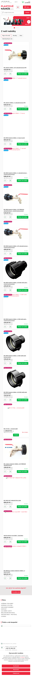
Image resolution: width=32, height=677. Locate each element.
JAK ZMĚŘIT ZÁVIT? (6, 611)
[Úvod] (7, 7)
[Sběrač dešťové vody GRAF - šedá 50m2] (16, 522)
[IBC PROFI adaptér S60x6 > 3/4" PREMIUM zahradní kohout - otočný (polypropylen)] (16, 196)
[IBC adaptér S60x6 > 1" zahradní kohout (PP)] (16, 89)
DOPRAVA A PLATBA (6, 605)
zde (16, 673)
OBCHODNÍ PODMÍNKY (7, 607)
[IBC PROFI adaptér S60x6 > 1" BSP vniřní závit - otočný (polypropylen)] (16, 306)
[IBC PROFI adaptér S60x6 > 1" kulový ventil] (16, 124)
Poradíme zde (16, 592)
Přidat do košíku (22, 74)
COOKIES (3, 616)
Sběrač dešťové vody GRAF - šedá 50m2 (13, 535)
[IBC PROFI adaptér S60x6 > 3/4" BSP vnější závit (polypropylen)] (16, 379)
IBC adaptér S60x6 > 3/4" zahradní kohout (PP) (15, 67)
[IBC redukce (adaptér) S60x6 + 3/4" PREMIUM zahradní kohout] (16, 451)
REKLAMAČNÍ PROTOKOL (8, 613)
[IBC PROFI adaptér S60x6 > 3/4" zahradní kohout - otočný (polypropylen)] (16, 233)
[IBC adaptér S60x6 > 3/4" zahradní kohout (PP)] (16, 54)
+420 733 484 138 (5, 1)
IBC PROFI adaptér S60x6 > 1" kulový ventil (14, 138)
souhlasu (22, 657)
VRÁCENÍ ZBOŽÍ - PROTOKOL (9, 614)
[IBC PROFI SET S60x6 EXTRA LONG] (16, 487)
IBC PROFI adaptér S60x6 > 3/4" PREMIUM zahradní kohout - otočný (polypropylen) (14, 210)
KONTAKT (4, 609)
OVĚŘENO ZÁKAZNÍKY (7, 603)
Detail (16, 435)
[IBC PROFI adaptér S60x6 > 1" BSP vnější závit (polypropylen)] (16, 342)
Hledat (27, 12)
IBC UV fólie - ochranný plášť (11, 428)
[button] (29, 21)
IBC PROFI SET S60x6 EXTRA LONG (12, 500)
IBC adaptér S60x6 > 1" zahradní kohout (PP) (15, 102)
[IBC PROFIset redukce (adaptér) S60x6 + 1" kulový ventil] (16, 557)
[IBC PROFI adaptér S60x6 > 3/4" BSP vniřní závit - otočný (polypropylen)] (16, 269)
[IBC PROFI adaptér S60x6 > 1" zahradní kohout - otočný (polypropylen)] (16, 160)
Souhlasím (16, 666)
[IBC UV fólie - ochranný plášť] (16, 415)
